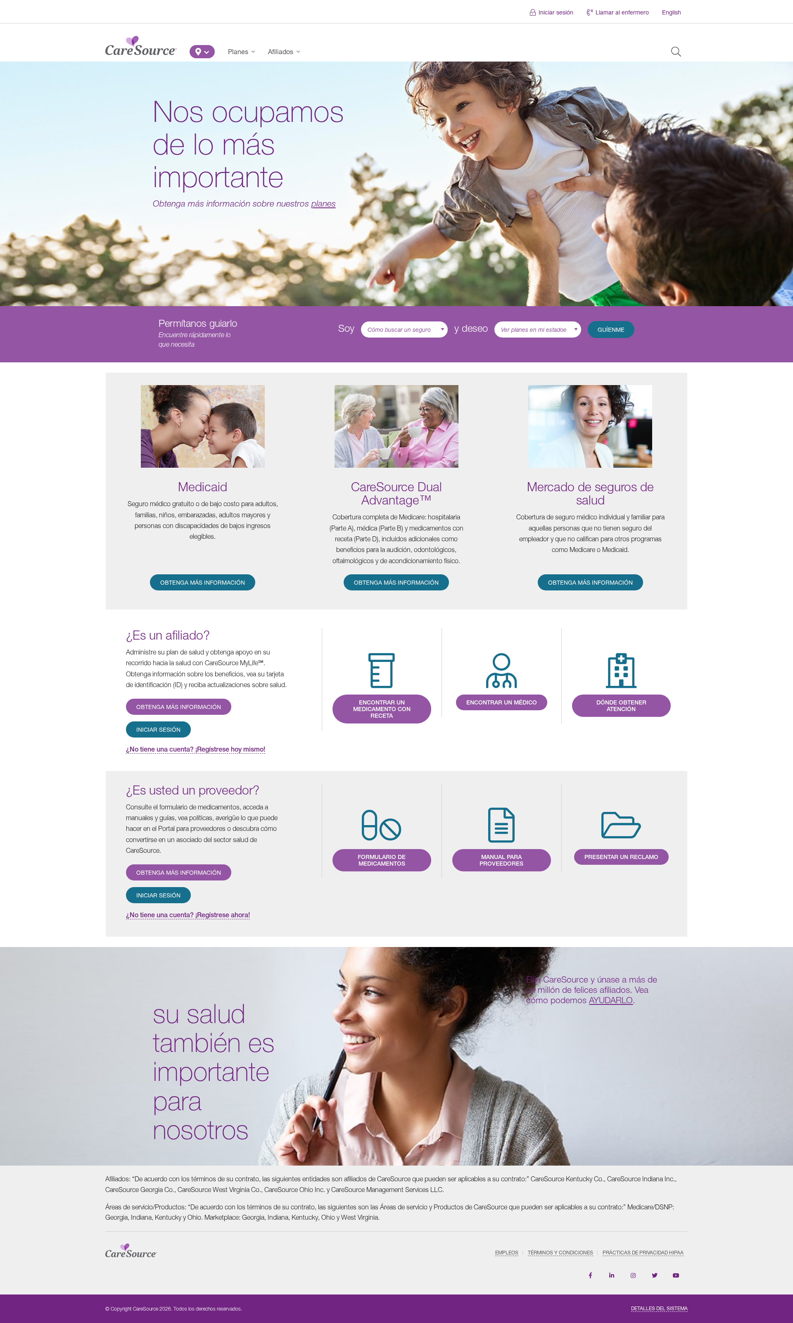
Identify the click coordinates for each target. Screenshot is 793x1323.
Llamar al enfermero (622, 12)
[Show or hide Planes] (255, 52)
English (671, 12)
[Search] (676, 52)
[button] (202, 51)
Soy (346, 328)
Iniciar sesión (556, 12)
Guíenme (611, 329)
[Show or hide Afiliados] (300, 52)
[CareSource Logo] (141, 43)
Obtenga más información (202, 582)
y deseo (471, 328)
